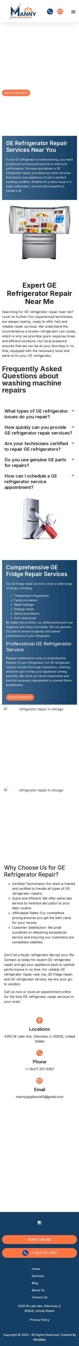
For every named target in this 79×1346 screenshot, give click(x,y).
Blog (35, 1283)
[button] (73, 11)
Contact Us (39, 1297)
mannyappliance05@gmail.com (39, 1097)
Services (38, 1276)
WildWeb (39, 1339)
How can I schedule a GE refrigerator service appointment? (30, 481)
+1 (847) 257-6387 (39, 1069)
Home (36, 1269)
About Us (38, 1290)
